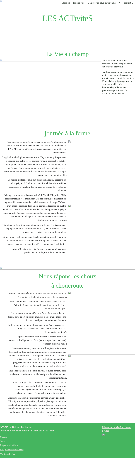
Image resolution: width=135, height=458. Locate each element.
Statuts (3, 441)
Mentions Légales (8, 454)
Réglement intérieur (9, 445)
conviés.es (48, 293)
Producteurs (78, 2)
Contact (3, 437)
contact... (128, 2)
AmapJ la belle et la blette (11, 449)
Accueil (66, 2)
